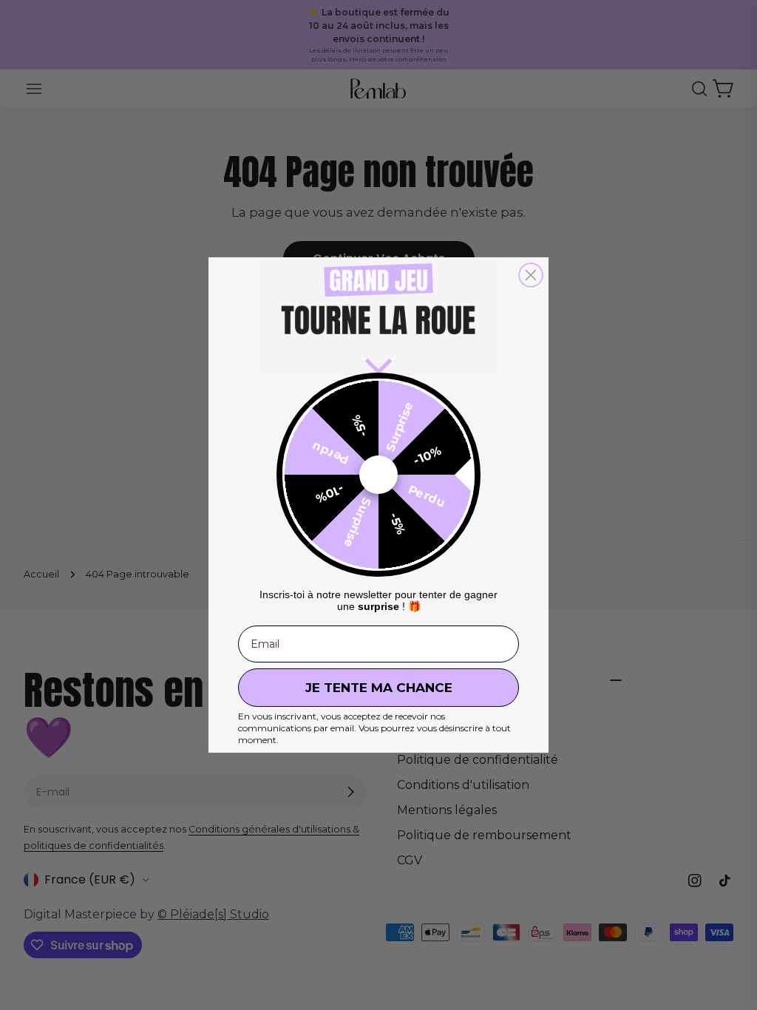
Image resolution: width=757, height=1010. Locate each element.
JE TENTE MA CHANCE (378, 687)
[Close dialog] (531, 275)
